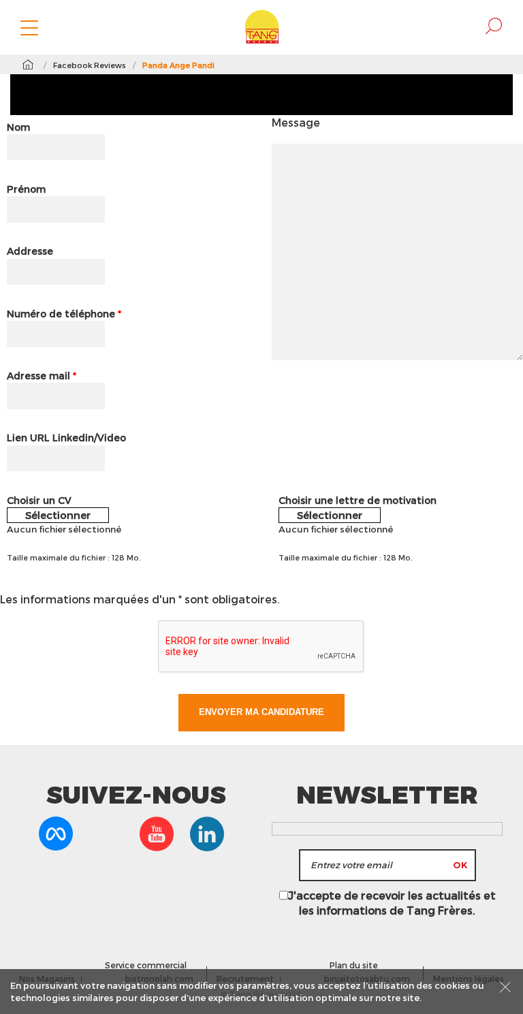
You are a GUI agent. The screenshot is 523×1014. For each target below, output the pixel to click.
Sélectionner (58, 515)
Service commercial (146, 965)
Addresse (30, 251)
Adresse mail (41, 375)
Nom (18, 127)
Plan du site (354, 965)
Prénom (26, 189)
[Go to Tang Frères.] (27, 64)
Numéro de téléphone (64, 313)
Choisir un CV (39, 500)
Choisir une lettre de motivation (358, 500)
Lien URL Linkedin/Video (66, 437)
